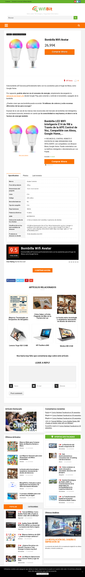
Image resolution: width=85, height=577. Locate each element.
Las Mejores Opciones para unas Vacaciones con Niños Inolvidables (31, 457)
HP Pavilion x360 (42, 345)
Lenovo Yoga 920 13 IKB (18, 346)
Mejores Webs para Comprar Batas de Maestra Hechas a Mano (29, 444)
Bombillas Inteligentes (19, 34)
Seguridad (20, 518)
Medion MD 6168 (66, 346)
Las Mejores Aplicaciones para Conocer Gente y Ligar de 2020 (29, 558)
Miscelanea (21, 551)
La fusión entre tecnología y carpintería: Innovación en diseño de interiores (66, 319)
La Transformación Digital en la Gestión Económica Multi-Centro (67, 498)
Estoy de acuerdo (42, 574)
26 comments (28, 538)
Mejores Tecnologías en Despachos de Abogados (18, 318)
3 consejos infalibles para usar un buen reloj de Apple (30, 494)
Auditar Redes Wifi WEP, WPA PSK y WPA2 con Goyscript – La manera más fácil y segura (28, 525)
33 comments (28, 518)
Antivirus (20, 538)
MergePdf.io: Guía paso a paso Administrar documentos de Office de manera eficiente (30, 484)
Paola (47, 412)
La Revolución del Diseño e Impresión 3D (60, 541)
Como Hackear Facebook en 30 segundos (66, 412)
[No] (82, 572)
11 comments (29, 551)
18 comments (28, 529)
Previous (46, 524)
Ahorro (60, 462)
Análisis (9, 34)
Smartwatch (23, 497)
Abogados (61, 475)
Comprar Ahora (59, 51)
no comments (29, 448)
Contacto (7, 1)
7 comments (30, 562)
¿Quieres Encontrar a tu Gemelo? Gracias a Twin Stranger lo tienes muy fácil (28, 547)
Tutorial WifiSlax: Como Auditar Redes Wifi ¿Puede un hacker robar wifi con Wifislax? (28, 513)
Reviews (22, 448)
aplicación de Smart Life (15, 96)
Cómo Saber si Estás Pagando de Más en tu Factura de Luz (42, 316)
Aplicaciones (21, 562)
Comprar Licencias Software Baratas (22, 1)
